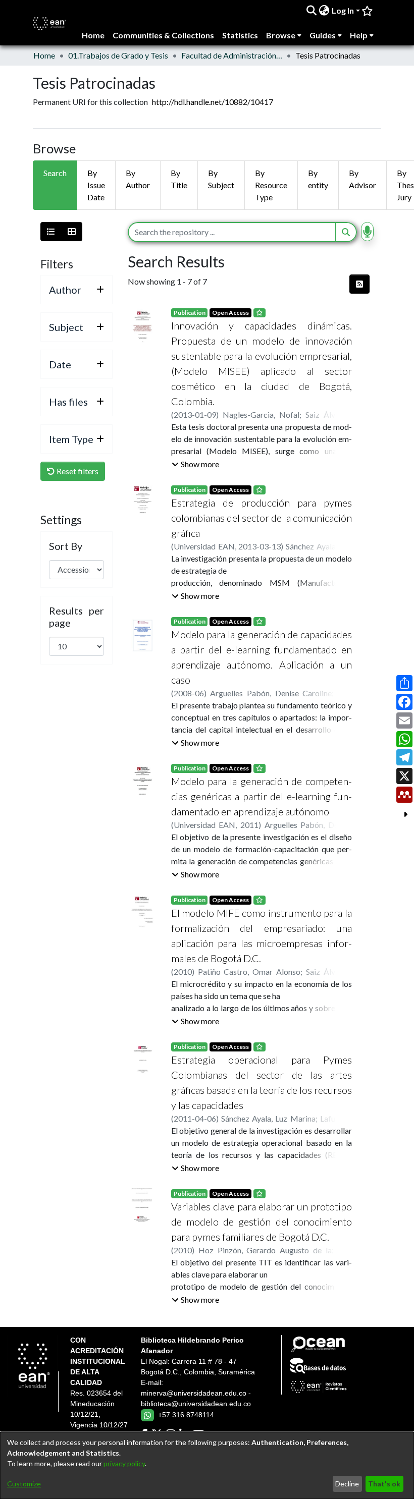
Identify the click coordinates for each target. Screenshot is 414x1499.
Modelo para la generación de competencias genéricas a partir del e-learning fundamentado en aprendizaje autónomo (261, 796)
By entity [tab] (318, 179)
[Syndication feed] (359, 284)
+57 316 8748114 (186, 1415)
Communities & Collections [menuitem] (163, 35)
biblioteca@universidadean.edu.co (196, 1404)
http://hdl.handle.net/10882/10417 (212, 101)
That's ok (384, 1483)
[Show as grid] (71, 231)
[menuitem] (324, 11)
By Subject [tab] (221, 179)
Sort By (65, 546)
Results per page (76, 616)
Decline (347, 1483)
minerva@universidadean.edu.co (193, 1393)
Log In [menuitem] (343, 10)
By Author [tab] (138, 179)
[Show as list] (51, 231)
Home (44, 55)
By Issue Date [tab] (96, 185)
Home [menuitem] (93, 35)
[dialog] (207, 1465)
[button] (195, 464)
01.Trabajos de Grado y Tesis (118, 55)
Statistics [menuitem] (240, 35)
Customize (24, 1483)
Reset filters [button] (76, 471)
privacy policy (124, 1463)
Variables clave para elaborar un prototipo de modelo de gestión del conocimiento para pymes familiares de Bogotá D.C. (261, 1221)
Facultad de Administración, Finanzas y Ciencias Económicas (231, 55)
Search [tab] (55, 173)
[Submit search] (311, 11)
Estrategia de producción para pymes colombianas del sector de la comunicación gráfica (261, 517)
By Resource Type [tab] (271, 185)
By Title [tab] (179, 179)
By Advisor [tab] (362, 179)
